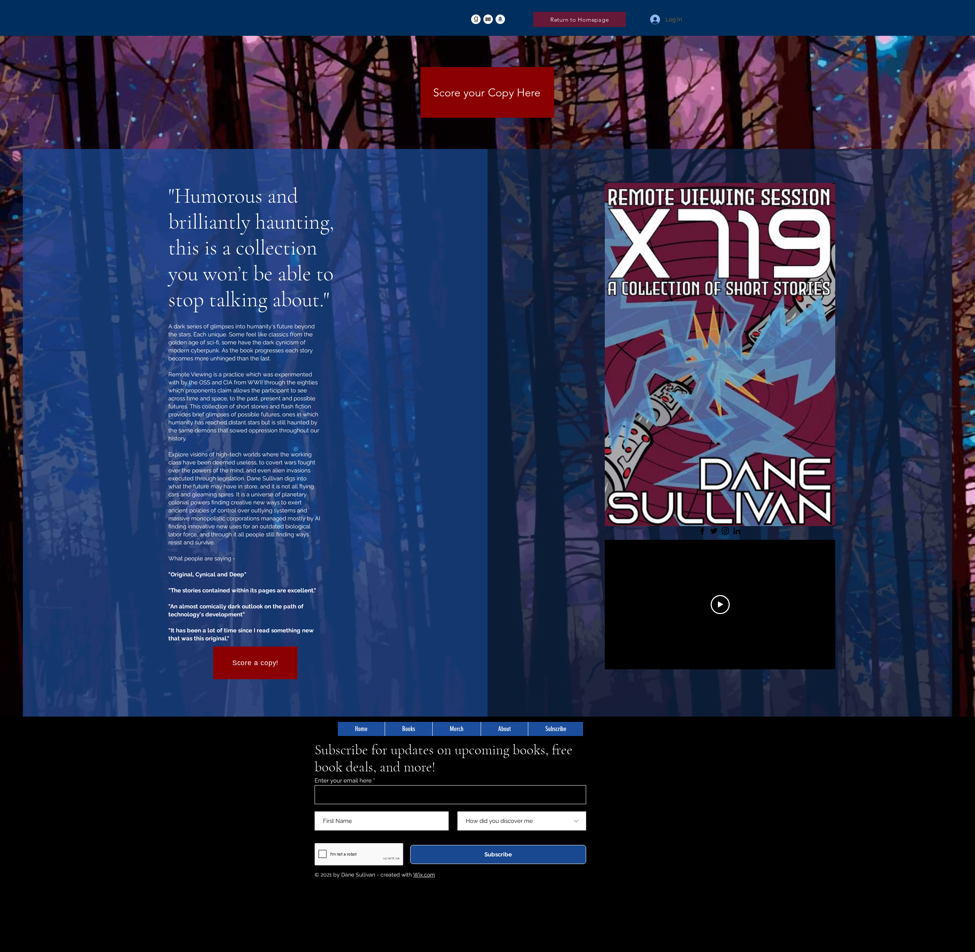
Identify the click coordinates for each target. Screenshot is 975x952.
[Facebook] (702, 531)
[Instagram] (725, 531)
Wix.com (424, 875)
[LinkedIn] (737, 531)
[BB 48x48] (488, 19)
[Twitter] (714, 531)
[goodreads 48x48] (476, 19)
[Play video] (720, 604)
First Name (329, 807)
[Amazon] (500, 19)
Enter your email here (343, 781)
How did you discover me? (492, 807)
